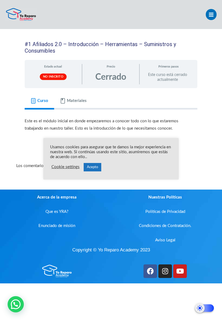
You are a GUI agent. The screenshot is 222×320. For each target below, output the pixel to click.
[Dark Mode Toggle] (204, 308)
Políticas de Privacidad (165, 212)
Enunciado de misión (56, 226)
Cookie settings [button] (65, 167)
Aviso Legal (165, 240)
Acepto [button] (92, 167)
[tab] (39, 101)
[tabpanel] (111, 128)
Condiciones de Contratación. (165, 226)
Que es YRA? (56, 212)
